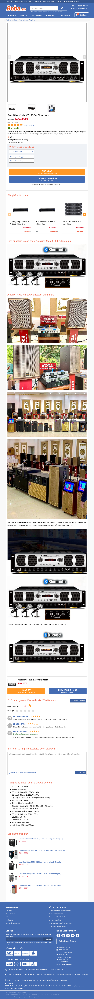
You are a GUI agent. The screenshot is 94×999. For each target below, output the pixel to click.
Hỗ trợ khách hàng (21, 1)
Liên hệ (59, 1)
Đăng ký (48, 939)
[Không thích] (17, 711)
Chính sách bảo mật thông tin (58, 926)
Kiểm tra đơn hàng (35, 1)
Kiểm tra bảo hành (48, 1)
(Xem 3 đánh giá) (29, 125)
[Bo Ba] (16, 8)
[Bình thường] (25, 711)
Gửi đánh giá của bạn (78, 701)
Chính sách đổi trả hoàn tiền (57, 917)
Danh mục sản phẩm (18, 15)
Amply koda (33, 20)
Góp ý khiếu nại (10, 914)
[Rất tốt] (29, 711)
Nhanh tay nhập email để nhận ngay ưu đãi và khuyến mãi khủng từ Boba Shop (28, 935)
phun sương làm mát (36, 11)
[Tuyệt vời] (33, 711)
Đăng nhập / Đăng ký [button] (72, 1)
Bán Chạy (51, 15)
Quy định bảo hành (55, 920)
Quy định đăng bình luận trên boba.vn (22, 773)
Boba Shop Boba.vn (68, 941)
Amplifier (24, 20)
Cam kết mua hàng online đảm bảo (60, 911)
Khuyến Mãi (65, 15)
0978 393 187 (83, 8)
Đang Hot (38, 15)
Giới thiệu (10, 1)
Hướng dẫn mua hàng (13, 923)
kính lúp (52, 11)
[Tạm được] (21, 711)
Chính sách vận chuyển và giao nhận (60, 923)
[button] (47, 172)
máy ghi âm (58, 11)
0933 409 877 (83, 6)
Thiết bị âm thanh (12, 20)
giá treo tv (46, 11)
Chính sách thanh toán (56, 914)
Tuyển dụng (9, 920)
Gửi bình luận (80, 772)
